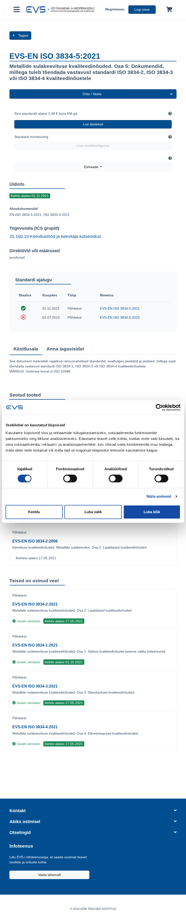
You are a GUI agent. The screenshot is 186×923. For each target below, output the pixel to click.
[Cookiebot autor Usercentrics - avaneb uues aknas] (159, 407)
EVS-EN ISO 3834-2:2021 (35, 604)
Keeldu (34, 512)
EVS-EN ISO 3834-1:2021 (35, 645)
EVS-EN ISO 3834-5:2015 (120, 317)
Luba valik (93, 512)
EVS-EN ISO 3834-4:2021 (35, 727)
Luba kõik (152, 512)
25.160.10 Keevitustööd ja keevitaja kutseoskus (55, 236)
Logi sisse (142, 9)
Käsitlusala (26, 348)
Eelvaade (91, 167)
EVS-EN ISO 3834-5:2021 (120, 308)
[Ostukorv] (168, 9)
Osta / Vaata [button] (92, 94)
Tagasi (23, 35)
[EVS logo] (61, 10)
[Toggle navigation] (16, 10)
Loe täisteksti (93, 124)
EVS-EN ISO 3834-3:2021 (35, 686)
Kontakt (17, 810)
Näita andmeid (159, 496)
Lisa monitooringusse (93, 145)
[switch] (70, 478)
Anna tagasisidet (65, 348)
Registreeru (114, 9)
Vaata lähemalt (49, 875)
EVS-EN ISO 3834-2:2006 (35, 541)
